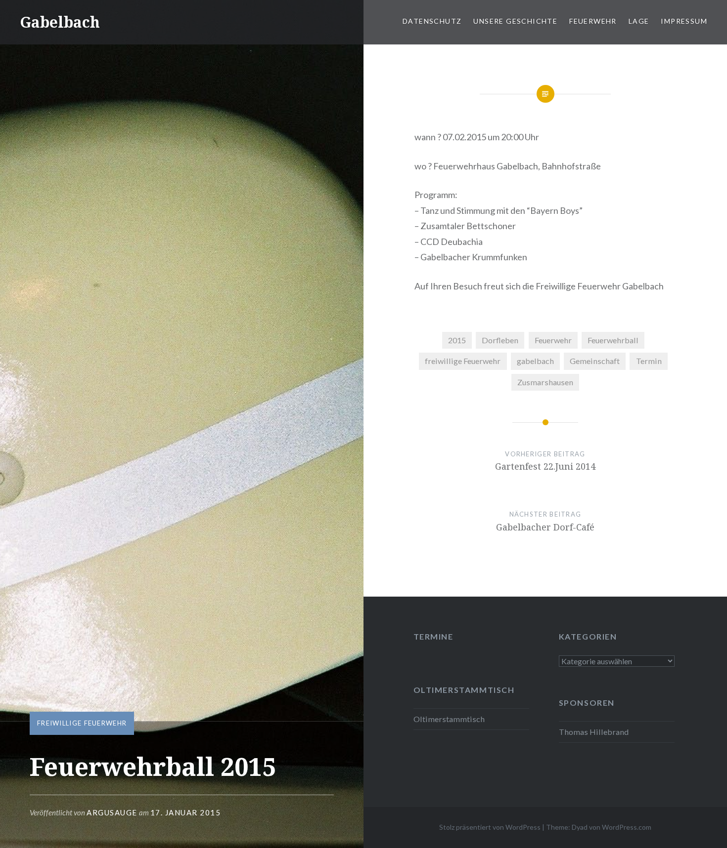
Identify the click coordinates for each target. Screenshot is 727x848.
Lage (639, 21)
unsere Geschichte (515, 21)
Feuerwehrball (613, 340)
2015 (457, 340)
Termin (649, 360)
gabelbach (535, 360)
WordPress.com (626, 827)
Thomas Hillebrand (594, 731)
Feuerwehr (593, 21)
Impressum (684, 21)
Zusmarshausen (545, 382)
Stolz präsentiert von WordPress (490, 827)
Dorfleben (500, 340)
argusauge (112, 812)
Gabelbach (60, 22)
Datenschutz (432, 21)
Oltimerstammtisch (449, 719)
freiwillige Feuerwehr (82, 723)
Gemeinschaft (595, 360)
